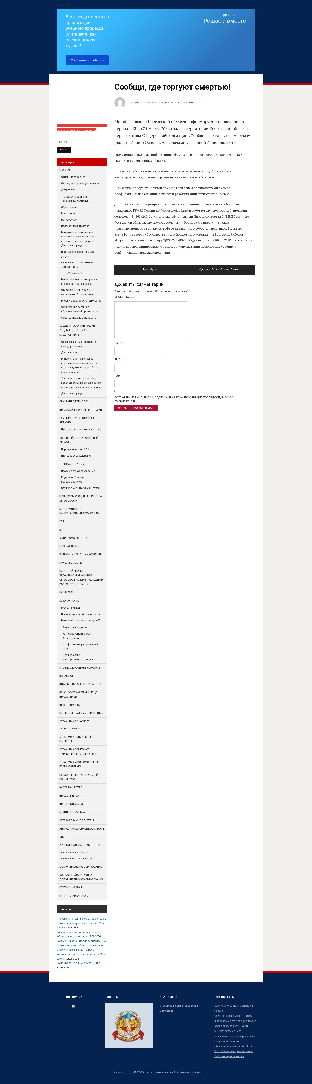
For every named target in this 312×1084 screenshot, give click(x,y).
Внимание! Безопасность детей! (80, 620)
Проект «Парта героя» (73, 895)
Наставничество (70, 787)
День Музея (150, 269)
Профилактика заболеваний (78, 470)
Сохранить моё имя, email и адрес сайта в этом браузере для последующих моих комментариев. (173, 399)
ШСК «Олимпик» (69, 705)
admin (135, 102)
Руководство (69, 219)
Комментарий (124, 297)
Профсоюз (66, 592)
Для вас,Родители (72, 463)
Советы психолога (72, 728)
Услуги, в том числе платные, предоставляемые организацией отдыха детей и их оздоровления (81, 383)
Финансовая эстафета (74, 852)
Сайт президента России (229, 1056)
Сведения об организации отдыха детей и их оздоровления (77, 330)
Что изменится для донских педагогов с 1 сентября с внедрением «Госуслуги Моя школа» (81, 923)
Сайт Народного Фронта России (233, 1015)
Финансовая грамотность (76, 858)
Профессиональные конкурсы (80, 667)
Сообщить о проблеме (87, 60)
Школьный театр (70, 795)
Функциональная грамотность (80, 845)
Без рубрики (185, 102)
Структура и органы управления (80, 183)
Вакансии (66, 675)
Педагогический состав (75, 225)
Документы (68, 189)
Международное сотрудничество (81, 300)
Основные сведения (73, 176)
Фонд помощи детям (73, 537)
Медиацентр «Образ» (73, 812)
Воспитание (68, 213)
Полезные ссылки (71, 562)
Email (119, 359)
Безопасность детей (75, 627)
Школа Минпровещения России (80, 409)
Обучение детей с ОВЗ (74, 401)
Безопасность (69, 600)
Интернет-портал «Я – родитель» (81, 554)
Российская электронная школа (233, 1051)
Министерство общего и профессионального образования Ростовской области (234, 1036)
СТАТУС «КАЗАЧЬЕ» (71, 887)
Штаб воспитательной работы (80, 684)
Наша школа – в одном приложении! (78, 962)
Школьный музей (71, 803)
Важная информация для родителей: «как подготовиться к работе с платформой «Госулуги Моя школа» (82, 945)
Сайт (118, 375)
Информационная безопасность (80, 614)
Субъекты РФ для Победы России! (219, 269)
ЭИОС (62, 836)
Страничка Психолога (74, 721)
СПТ (61, 521)
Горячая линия (69, 546)
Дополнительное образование (80, 866)
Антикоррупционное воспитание (82, 828)
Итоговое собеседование (76, 455)
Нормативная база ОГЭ (75, 449)
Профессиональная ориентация (81, 713)
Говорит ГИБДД (70, 607)
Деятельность (70, 352)
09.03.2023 (167, 102)
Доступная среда (71, 393)
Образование (69, 207)
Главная (65, 169)
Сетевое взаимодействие (77, 820)
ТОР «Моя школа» (71, 273)
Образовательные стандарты (78, 317)
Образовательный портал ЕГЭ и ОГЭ (236, 1046)
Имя (118, 342)
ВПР (61, 529)
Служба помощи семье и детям (80, 487)
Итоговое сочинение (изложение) (81, 429)
